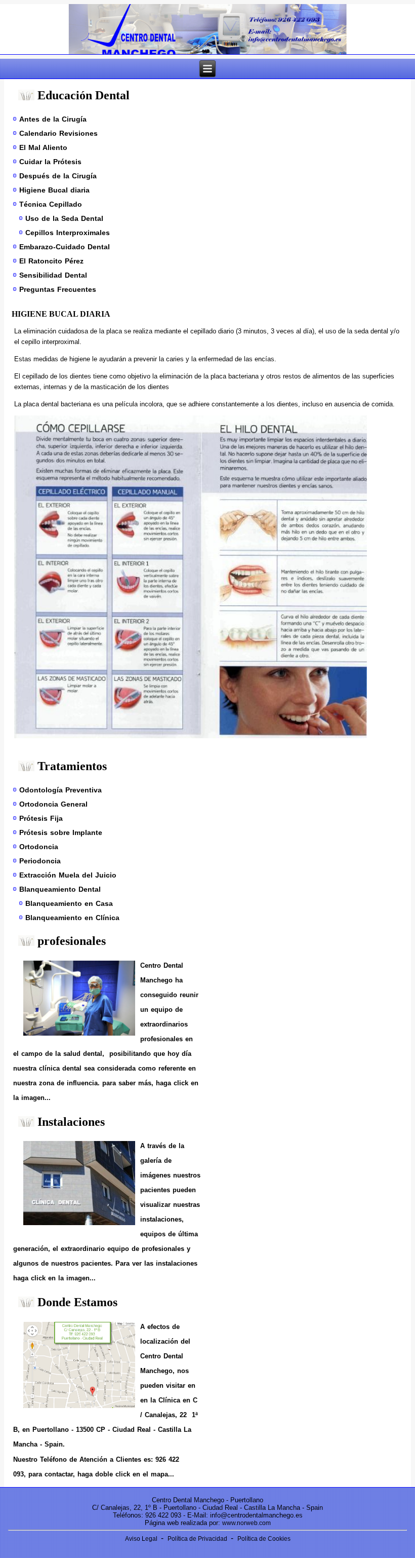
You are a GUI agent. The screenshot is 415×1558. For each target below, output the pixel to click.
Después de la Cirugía (58, 176)
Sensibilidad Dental (53, 275)
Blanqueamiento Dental (60, 889)
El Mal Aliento (43, 147)
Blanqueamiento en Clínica (72, 918)
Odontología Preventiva (60, 790)
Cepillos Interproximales (67, 233)
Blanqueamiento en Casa (69, 903)
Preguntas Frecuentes (57, 289)
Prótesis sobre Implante (60, 832)
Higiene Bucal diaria (54, 190)
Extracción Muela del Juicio (67, 875)
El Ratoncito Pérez (51, 261)
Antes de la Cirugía (53, 119)
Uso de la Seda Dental (64, 218)
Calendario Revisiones (58, 133)
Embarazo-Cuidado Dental (64, 247)
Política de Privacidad (198, 1538)
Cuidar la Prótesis (50, 162)
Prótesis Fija (41, 818)
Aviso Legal (142, 1538)
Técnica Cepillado (50, 204)
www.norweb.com (246, 1523)
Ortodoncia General (53, 804)
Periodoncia (40, 861)
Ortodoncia (38, 847)
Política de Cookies (263, 1538)
